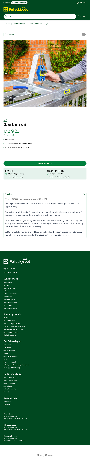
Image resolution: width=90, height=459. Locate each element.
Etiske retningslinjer (10, 362)
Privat (7, 2)
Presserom (7, 345)
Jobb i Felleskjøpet (10, 356)
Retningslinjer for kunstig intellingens (16, 365)
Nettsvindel (8, 305)
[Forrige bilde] (6, 73)
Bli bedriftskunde (9, 321)
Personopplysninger (11, 302)
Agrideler (7, 404)
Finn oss (6, 285)
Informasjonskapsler (11, 308)
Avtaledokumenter (10, 389)
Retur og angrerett (10, 294)
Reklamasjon (8, 297)
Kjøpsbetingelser (9, 299)
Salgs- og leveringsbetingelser (14, 326)
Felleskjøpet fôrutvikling (12, 368)
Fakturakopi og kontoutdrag (13, 329)
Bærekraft (7, 353)
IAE (5, 120)
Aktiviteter (7, 348)
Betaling (6, 291)
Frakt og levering (9, 288)
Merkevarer (7, 401)
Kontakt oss (8, 282)
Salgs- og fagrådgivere (12, 324)
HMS (5, 359)
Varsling (6, 392)
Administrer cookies (10, 272)
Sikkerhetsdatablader (11, 332)
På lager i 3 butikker (56, 174)
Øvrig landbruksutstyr (39, 24)
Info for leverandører (11, 377)
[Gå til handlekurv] (79, 16)
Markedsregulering (10, 335)
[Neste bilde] (83, 73)
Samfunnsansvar (9, 383)
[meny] (84, 16)
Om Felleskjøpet (9, 350)
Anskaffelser (8, 386)
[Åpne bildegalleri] (84, 34)
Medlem (6, 318)
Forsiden (7, 24)
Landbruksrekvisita (20, 24)
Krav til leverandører (11, 380)
